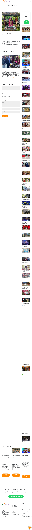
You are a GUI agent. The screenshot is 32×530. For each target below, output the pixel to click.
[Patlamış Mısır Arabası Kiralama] (26, 268)
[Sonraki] (30, 465)
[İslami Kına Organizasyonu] (26, 125)
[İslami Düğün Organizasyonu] (26, 220)
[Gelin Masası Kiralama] (26, 236)
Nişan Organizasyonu (6, 454)
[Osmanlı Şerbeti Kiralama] (26, 174)
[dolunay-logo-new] (5, 1)
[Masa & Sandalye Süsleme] (26, 404)
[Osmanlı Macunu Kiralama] (26, 181)
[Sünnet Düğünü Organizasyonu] (26, 30)
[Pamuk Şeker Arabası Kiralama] (26, 149)
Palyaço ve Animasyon (15, 515)
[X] (8, 523)
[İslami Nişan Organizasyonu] (26, 165)
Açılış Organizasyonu (15, 511)
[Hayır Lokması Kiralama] (26, 118)
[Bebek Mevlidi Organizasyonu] (26, 251)
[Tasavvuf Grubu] (26, 88)
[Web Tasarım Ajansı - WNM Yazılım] (16, 529)
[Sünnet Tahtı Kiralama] (26, 110)
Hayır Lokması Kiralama (15, 514)
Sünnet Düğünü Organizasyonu (14, 506)
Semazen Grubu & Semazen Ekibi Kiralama (16, 513)
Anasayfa (9, 8)
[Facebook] (6, 523)
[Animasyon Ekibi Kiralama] (26, 141)
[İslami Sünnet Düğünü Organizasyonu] (26, 285)
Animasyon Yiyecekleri (15, 516)
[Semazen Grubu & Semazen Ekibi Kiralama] (26, 80)
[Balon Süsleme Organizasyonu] (26, 204)
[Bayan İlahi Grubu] (26, 439)
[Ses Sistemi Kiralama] (26, 335)
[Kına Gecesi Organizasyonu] (26, 63)
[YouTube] (4, 523)
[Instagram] (3, 523)
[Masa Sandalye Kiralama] (26, 293)
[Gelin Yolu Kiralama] (26, 189)
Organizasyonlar (13, 8)
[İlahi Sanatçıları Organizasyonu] (26, 243)
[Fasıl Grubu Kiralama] (26, 212)
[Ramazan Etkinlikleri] (26, 301)
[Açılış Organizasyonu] (26, 47)
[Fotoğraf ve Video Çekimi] (26, 197)
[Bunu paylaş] (3, 93)
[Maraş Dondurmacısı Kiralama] (26, 260)
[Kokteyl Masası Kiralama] (26, 157)
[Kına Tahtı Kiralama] (26, 228)
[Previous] (2, 465)
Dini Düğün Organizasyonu (14, 508)
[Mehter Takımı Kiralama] (26, 72)
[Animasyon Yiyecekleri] (26, 96)
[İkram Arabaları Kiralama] (26, 134)
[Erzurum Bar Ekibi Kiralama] (26, 276)
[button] (28, 1)
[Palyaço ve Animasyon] (26, 369)
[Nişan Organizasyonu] (26, 55)
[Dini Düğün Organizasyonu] (26, 39)
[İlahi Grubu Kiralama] (26, 103)
